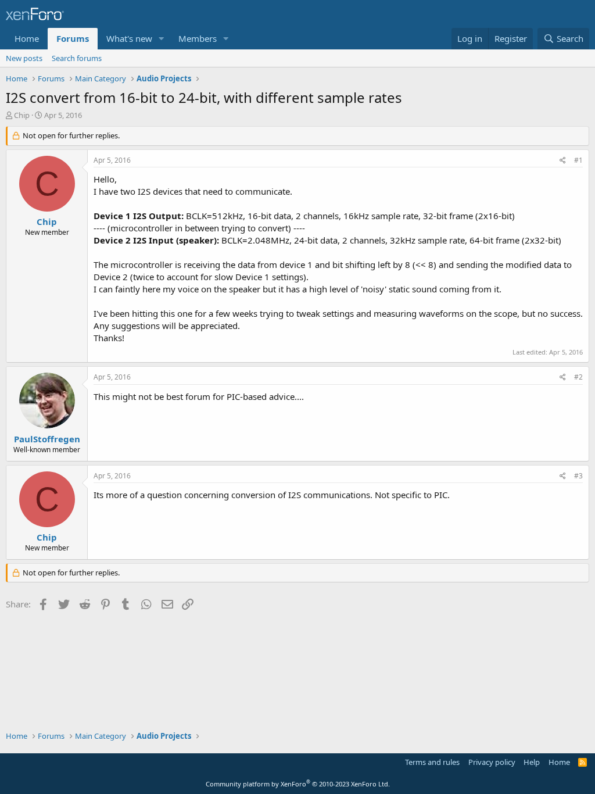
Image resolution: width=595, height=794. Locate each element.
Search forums (77, 58)
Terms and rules (432, 762)
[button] (161, 38)
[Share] (562, 160)
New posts (24, 58)
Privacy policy (491, 762)
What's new (129, 38)
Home (27, 38)
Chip (22, 115)
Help (532, 762)
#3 (578, 476)
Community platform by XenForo (298, 783)
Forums (72, 38)
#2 (578, 377)
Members (197, 38)
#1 (578, 160)
